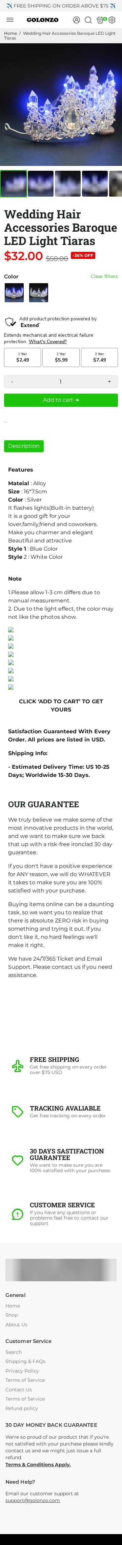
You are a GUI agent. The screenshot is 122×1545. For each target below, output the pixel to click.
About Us (16, 1324)
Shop (11, 1315)
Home (10, 33)
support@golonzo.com (32, 1500)
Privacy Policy (22, 1371)
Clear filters (104, 276)
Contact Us (18, 1389)
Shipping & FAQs (25, 1361)
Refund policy (21, 1408)
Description (24, 446)
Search (13, 1352)
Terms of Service (25, 1380)
